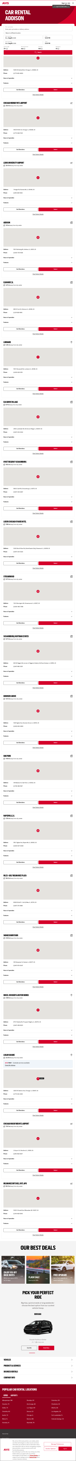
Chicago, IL (30, 1415)
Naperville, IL (9, 816)
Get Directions (20, 90)
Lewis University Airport (13, 163)
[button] (38, 58)
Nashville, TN (30, 1422)
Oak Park (7, 756)
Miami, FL (5, 1419)
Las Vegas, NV (31, 1408)
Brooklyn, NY (30, 1400)
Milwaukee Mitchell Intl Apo (15, 1183)
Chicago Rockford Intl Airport (16, 1124)
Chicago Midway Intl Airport (15, 103)
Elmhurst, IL (8, 282)
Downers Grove (9, 696)
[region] (38, 1449)
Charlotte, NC (6, 1411)
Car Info (29, 1348)
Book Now (46, 1348)
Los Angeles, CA (56, 1411)
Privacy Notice (34, 1455)
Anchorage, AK (31, 1404)
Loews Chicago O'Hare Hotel (14, 522)
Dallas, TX (5, 1408)
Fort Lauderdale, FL (57, 1415)
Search (40, 52)
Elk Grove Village (10, 402)
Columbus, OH (55, 1400)
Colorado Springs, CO (57, 1419)
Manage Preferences (57, 1444)
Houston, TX (5, 1404)
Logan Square (9, 1055)
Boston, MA (30, 1419)
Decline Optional (50, 1448)
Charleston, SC (55, 1404)
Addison (6, 222)
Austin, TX (5, 1415)
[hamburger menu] (73, 3)
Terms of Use (32, 1457)
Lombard (7, 342)
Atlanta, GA (54, 1408)
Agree (65, 1448)
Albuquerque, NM (7, 1400)
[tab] (6, 1395)
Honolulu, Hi (5, 1422)
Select (55, 90)
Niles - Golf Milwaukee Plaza (15, 875)
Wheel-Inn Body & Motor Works (16, 995)
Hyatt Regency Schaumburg (14, 462)
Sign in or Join (66, 3)
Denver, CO (30, 1411)
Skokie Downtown (10, 935)
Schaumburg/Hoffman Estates (16, 636)
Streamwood (8, 576)
